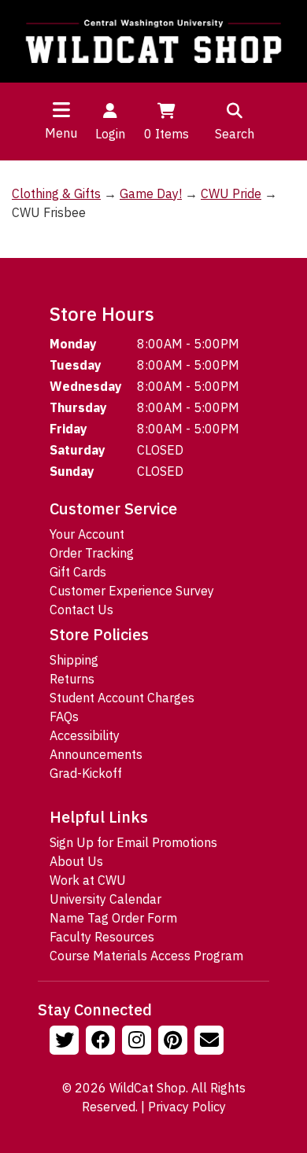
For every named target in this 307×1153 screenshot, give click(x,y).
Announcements (96, 754)
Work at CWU (88, 880)
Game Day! (151, 193)
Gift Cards (78, 572)
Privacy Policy (187, 1106)
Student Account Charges (122, 697)
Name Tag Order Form (113, 918)
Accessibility (85, 735)
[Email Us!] (210, 1042)
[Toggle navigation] (61, 109)
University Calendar (105, 899)
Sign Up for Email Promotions (133, 842)
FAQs (64, 716)
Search (234, 134)
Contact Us (81, 609)
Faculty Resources (102, 937)
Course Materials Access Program (146, 955)
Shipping (74, 660)
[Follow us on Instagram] (138, 1042)
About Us (76, 861)
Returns (72, 679)
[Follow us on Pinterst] (174, 1042)
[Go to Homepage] (153, 41)
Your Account (87, 534)
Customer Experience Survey (132, 591)
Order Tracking (92, 553)
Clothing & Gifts (56, 193)
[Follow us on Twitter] (66, 1042)
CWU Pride (231, 193)
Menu (61, 133)
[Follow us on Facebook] (102, 1042)
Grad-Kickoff (86, 773)
